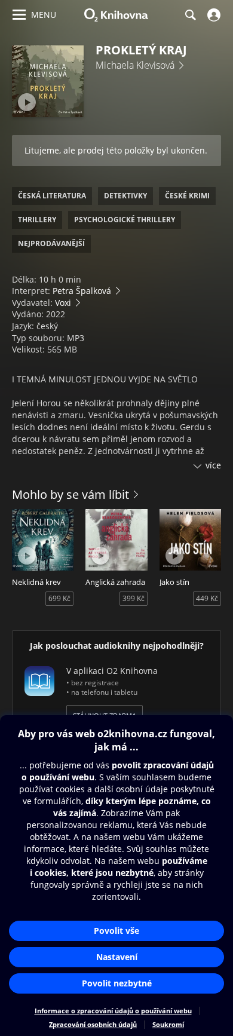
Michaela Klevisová (135, 65)
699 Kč (59, 598)
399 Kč (133, 598)
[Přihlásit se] (212, 15)
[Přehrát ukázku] (27, 102)
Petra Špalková (82, 290)
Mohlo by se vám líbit (70, 494)
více (213, 465)
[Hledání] (190, 15)
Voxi (63, 302)
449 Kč (207, 598)
